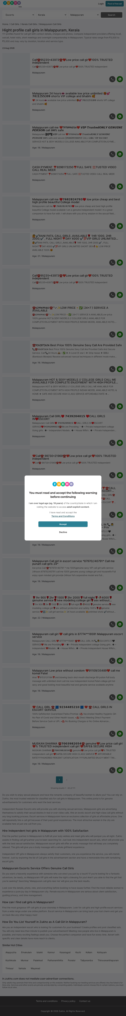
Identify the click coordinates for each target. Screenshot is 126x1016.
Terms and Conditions (63, 516)
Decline (63, 532)
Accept (63, 524)
